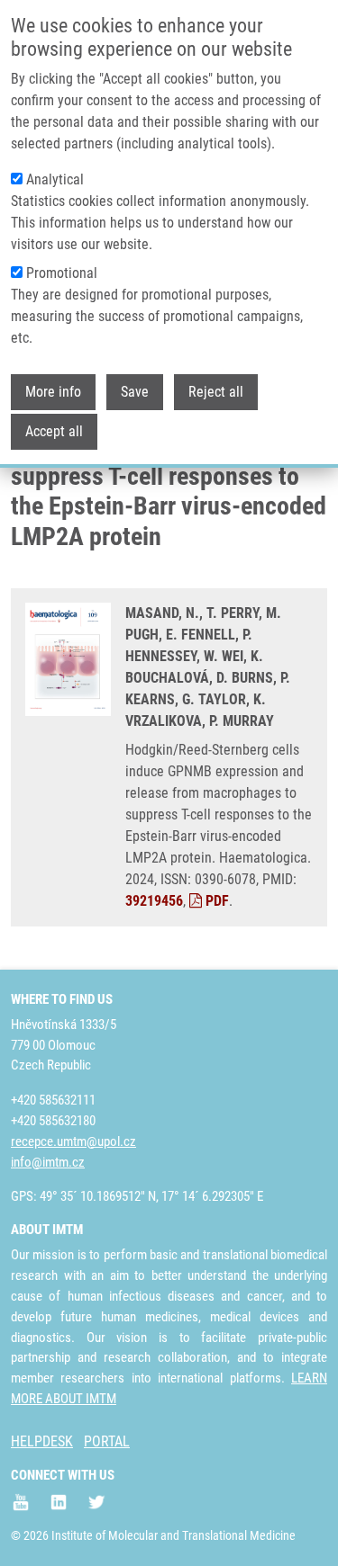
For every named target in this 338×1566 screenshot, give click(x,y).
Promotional (61, 273)
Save (135, 391)
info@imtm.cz (48, 1162)
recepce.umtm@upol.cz (73, 1141)
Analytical (55, 179)
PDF (215, 900)
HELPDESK (42, 1441)
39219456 (154, 900)
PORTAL (107, 1441)
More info (53, 391)
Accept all (54, 431)
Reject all (215, 391)
